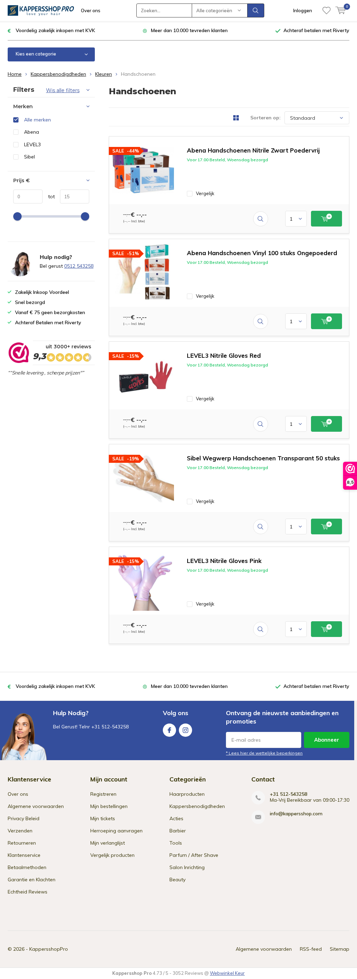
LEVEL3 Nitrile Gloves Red (224, 355)
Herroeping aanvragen (116, 831)
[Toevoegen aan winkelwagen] (326, 219)
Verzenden (20, 831)
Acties (176, 818)
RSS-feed (311, 949)
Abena (31, 132)
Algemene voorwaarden (36, 806)
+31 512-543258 (288, 794)
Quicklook (260, 218)
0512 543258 (78, 266)
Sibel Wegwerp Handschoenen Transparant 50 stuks (263, 458)
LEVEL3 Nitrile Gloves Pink (224, 560)
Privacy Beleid (23, 818)
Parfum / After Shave (193, 855)
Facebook (169, 730)
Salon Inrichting (187, 867)
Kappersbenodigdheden (58, 74)
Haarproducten (187, 794)
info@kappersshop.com (296, 814)
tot (49, 196)
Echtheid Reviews (27, 892)
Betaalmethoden (27, 867)
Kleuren (103, 74)
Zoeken (256, 10)
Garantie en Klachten (31, 879)
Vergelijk (205, 193)
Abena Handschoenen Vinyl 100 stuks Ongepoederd (262, 253)
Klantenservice (24, 855)
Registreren (103, 794)
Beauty (177, 879)
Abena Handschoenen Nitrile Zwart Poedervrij (253, 150)
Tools (175, 843)
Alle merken (37, 120)
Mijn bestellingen (109, 806)
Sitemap (339, 949)
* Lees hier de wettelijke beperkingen (264, 753)
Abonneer (326, 739)
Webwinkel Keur (227, 973)
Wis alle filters (62, 90)
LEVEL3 (32, 144)
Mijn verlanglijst (107, 843)
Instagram (185, 730)
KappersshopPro (48, 949)
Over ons (90, 10)
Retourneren (22, 843)
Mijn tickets (102, 818)
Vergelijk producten (112, 855)
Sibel (29, 157)
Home (15, 74)
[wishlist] (326, 10)
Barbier (177, 831)
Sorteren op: (265, 117)
